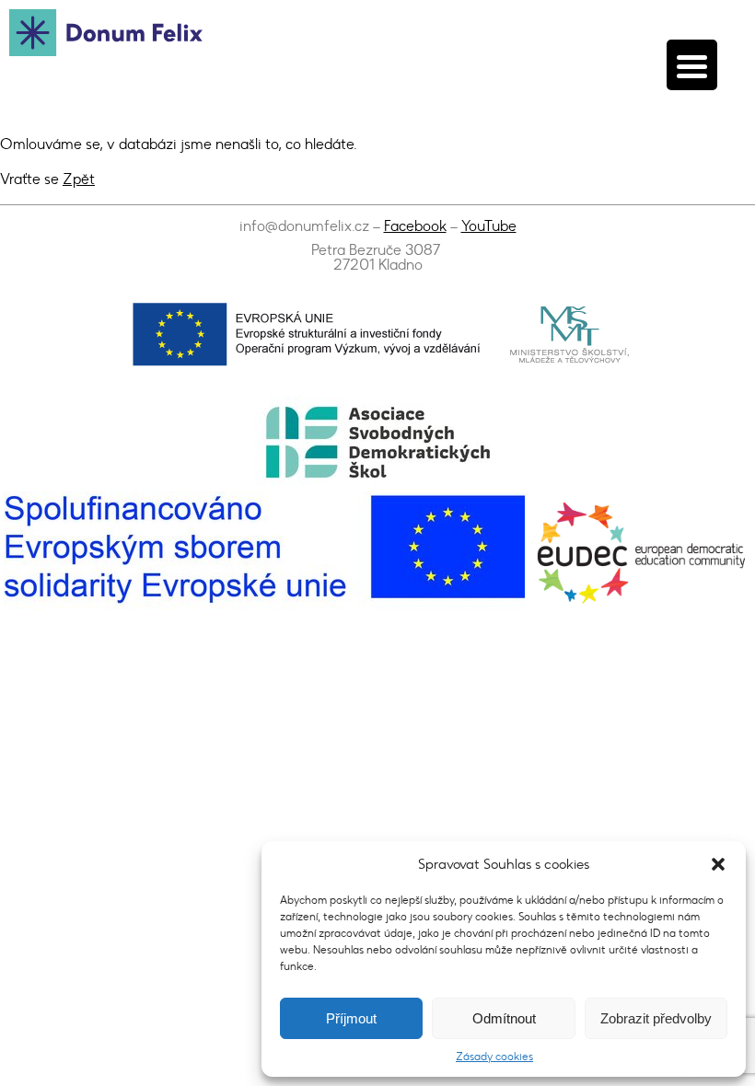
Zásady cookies (494, 1056)
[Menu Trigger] (692, 65)
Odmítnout (504, 1018)
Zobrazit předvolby (656, 1018)
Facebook (415, 226)
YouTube (489, 226)
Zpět (79, 179)
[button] (718, 864)
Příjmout (351, 1018)
